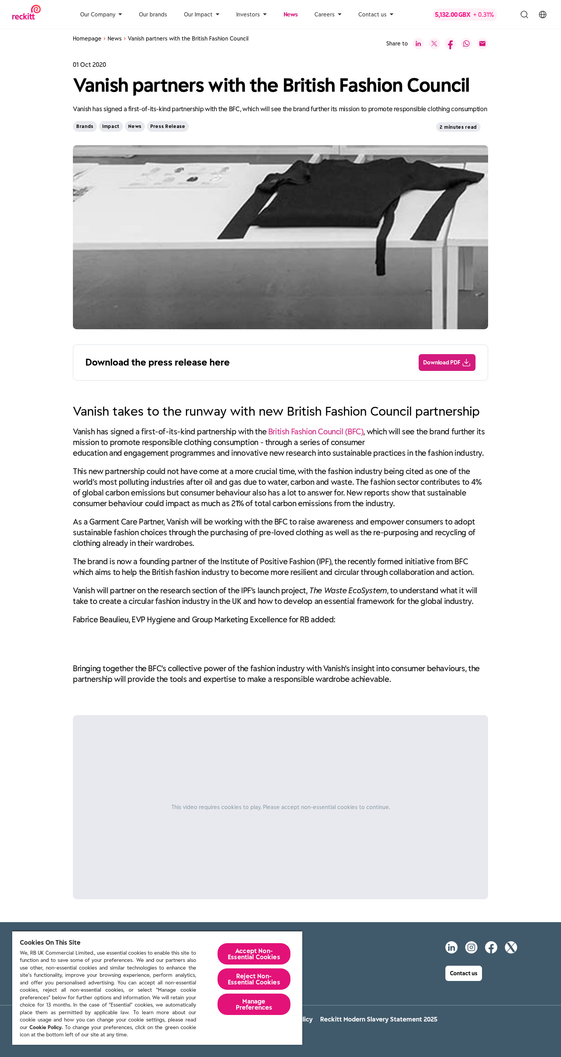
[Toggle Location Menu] (543, 14)
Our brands (153, 14)
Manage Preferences (254, 1004)
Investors (248, 14)
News (291, 14)
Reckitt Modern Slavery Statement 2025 (378, 1019)
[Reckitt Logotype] (26, 14)
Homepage (87, 38)
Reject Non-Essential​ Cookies (254, 979)
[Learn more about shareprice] (471, 14)
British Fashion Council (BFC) (316, 431)
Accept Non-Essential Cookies (254, 954)
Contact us (372, 14)
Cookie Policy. (46, 1027)
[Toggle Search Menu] (524, 14)
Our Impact (198, 14)
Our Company (97, 14)
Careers (324, 14)
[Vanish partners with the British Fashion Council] (418, 43)
